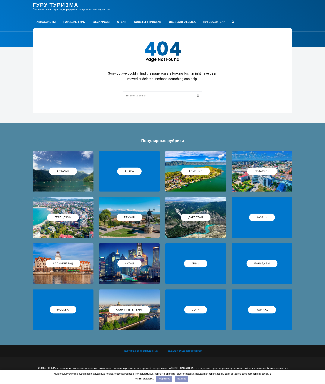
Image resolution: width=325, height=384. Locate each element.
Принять (181, 378)
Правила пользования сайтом (184, 351)
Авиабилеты (46, 22)
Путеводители (214, 22)
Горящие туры (74, 22)
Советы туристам (148, 22)
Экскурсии (101, 22)
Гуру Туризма (55, 5)
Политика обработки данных (140, 351)
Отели (122, 22)
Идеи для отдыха (182, 22)
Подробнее (164, 378)
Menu (240, 22)
